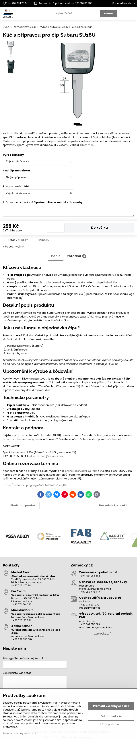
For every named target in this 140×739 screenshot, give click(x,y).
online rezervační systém (81, 471)
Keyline (19, 246)
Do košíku (99, 227)
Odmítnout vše (111, 716)
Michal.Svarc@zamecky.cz (27, 582)
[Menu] (133, 13)
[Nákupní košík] (124, 13)
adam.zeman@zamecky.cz (45, 456)
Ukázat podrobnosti (111, 724)
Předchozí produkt (23, 505)
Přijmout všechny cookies (111, 706)
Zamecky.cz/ (102, 633)
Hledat (108, 13)
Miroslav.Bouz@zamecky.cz (27, 617)
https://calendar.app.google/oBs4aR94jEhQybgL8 (34, 485)
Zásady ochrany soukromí (19, 733)
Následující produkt (113, 505)
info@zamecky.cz (21, 601)
